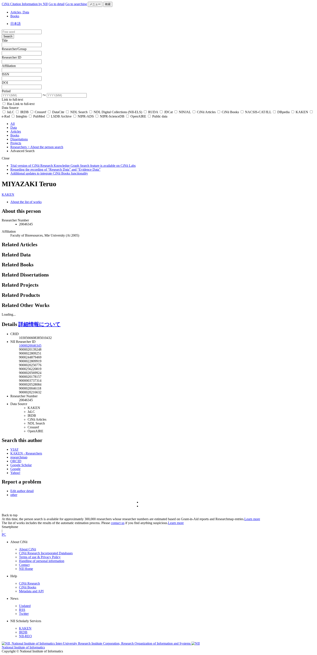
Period (6, 91)
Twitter (24, 613)
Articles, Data (19, 12)
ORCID (15, 461)
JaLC (10, 112)
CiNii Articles (206, 112)
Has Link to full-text (20, 104)
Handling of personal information (41, 561)
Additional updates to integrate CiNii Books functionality (49, 173)
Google (15, 469)
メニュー (95, 4)
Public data (159, 116)
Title (5, 40)
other (13, 495)
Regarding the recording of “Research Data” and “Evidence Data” (55, 169)
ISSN (5, 74)
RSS (22, 610)
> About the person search (45, 147)
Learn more (252, 519)
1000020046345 (30, 345)
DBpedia (283, 112)
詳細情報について (39, 324)
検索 (108, 4)
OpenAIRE (138, 116)
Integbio (21, 116)
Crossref (40, 112)
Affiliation (9, 66)
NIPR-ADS (86, 116)
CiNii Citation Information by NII (25, 4)
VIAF (14, 449)
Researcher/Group (14, 49)
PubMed (39, 116)
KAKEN (302, 112)
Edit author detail (22, 491)
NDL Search (78, 112)
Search (7, 36)
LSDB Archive (61, 116)
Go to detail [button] (56, 4)
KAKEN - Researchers (26, 453)
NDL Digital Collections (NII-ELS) (118, 112)
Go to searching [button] (76, 4)
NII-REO (25, 636)
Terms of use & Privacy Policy (40, 557)
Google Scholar (21, 465)
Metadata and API (31, 591)
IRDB (24, 112)
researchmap (18, 457)
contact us (117, 523)
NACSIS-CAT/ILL (258, 112)
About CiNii (27, 549)
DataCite (58, 112)
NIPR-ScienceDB (112, 116)
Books (14, 16)
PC (4, 534)
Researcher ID (11, 57)
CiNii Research (29, 583)
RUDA (153, 112)
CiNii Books (230, 112)
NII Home (26, 569)
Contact (24, 565)
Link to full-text (12, 99)
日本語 (15, 23)
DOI (5, 82)
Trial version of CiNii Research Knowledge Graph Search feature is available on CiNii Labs (73, 165)
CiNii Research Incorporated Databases (46, 553)
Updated (25, 606)
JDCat (168, 112)
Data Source (10, 108)
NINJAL (185, 112)
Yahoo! (15, 473)
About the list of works (26, 202)
